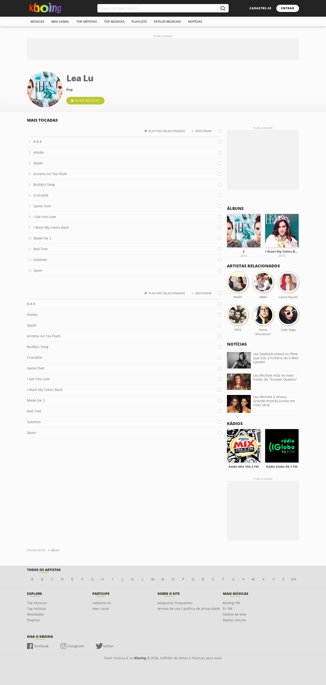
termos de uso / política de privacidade (189, 608)
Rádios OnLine (234, 620)
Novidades (35, 614)
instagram (76, 646)
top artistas (86, 21)
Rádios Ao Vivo (234, 614)
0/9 (293, 579)
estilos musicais (167, 21)
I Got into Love (44, 216)
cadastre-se (260, 8)
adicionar (203, 131)
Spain (37, 270)
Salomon (40, 259)
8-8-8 (37, 141)
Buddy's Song (44, 184)
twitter (108, 646)
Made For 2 (42, 238)
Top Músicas (37, 603)
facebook (41, 646)
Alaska (38, 152)
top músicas (114, 21)
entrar (287, 8)
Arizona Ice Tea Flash (50, 173)
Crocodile (40, 195)
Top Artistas (36, 608)
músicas (37, 21)
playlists (139, 21)
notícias (195, 21)
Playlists (33, 620)
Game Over (42, 206)
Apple (38, 163)
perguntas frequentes (175, 603)
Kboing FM (231, 603)
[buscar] (223, 8)
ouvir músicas (87, 101)
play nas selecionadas (166, 131)
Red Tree (40, 249)
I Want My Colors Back (51, 227)
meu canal (60, 21)
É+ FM (227, 608)
